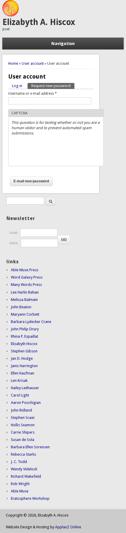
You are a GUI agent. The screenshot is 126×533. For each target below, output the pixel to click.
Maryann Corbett (25, 314)
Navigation (63, 43)
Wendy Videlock (24, 469)
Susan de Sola (22, 439)
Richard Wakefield (26, 476)
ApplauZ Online (68, 527)
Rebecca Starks (23, 454)
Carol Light (20, 395)
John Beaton (21, 307)
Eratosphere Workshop (30, 498)
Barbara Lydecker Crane (31, 321)
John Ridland (21, 410)
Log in (17, 86)
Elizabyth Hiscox (24, 344)
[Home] (10, 15)
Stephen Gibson (24, 351)
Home (13, 63)
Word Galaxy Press (26, 277)
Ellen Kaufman (22, 373)
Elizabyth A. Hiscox (38, 22)
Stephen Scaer (23, 417)
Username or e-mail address (32, 93)
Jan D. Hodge (22, 358)
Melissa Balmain (24, 299)
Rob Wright (20, 484)
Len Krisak (19, 380)
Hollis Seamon (23, 425)
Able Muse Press (24, 270)
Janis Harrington (24, 366)
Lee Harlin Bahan (25, 292)
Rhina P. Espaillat (24, 336)
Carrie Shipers (23, 432)
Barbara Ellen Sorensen (30, 447)
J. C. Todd (19, 461)
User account (33, 63)
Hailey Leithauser (25, 388)
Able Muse (19, 491)
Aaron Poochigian (26, 402)
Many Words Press (26, 284)
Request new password (52, 86)
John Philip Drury (25, 329)
